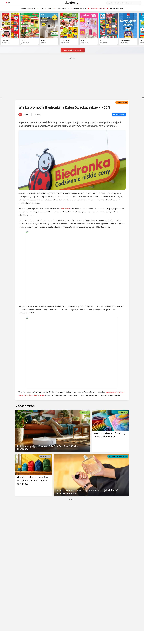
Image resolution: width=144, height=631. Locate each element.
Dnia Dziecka (64, 209)
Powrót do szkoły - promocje (72, 50)
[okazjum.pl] (72, 3)
